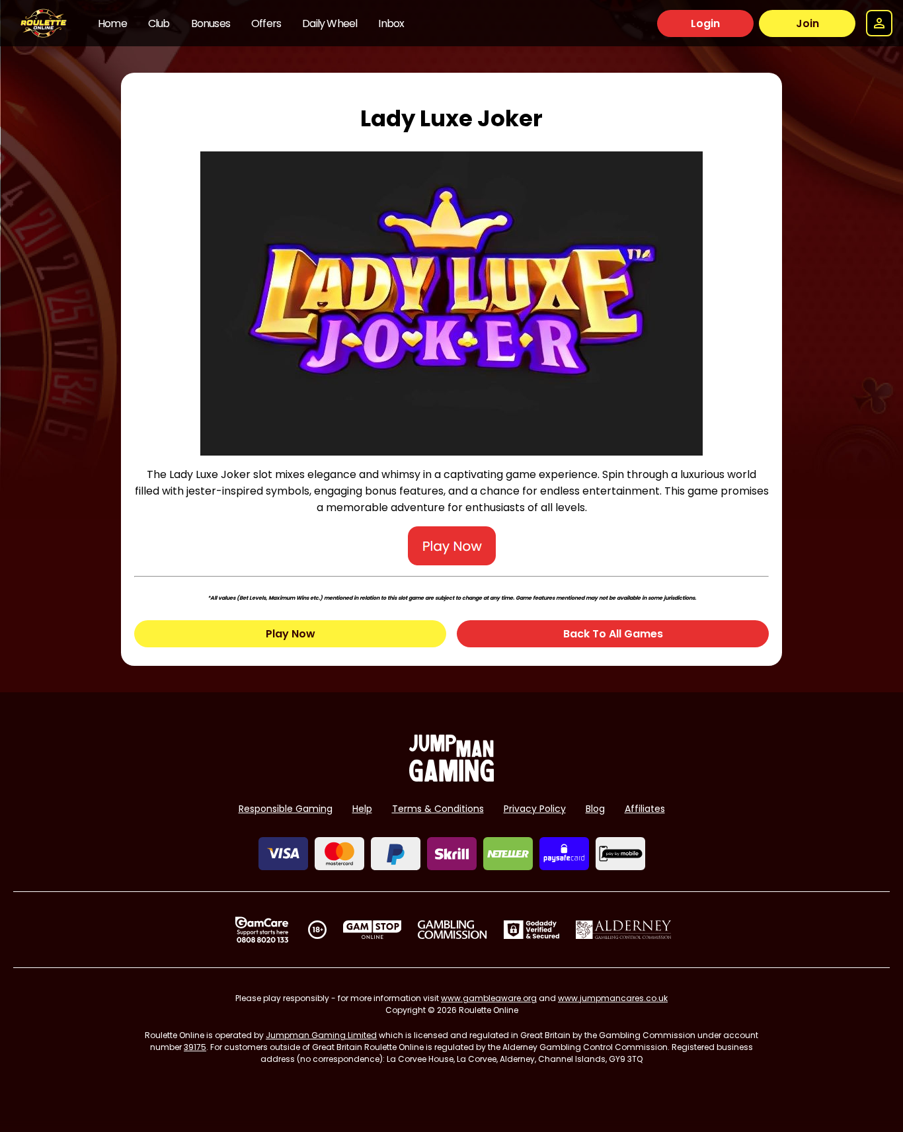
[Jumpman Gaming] (451, 778)
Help (362, 808)
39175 (195, 1047)
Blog (595, 808)
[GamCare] (262, 929)
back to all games (613, 633)
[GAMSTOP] (372, 929)
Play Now (290, 633)
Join (807, 23)
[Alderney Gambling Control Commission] (624, 929)
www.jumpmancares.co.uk (613, 998)
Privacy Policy (535, 808)
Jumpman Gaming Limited (321, 1035)
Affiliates (645, 808)
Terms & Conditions (438, 808)
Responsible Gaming (286, 808)
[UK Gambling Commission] (452, 929)
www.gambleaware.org (489, 998)
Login (705, 23)
